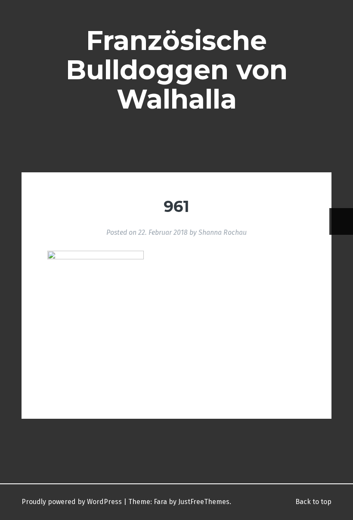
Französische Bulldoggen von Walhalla (177, 69)
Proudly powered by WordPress (72, 502)
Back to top (312, 502)
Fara (160, 502)
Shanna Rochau (222, 232)
